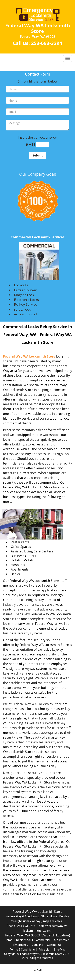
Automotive (61, 940)
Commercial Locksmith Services (37, 237)
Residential (23, 940)
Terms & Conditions (22, 949)
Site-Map (60, 949)
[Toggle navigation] (67, 58)
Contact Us (54, 944)
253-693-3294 (46, 43)
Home (8, 940)
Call (39, 970)
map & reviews (53, 921)
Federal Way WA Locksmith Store (29, 356)
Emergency (20, 944)
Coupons (37, 944)
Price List (45, 949)
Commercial (42, 940)
